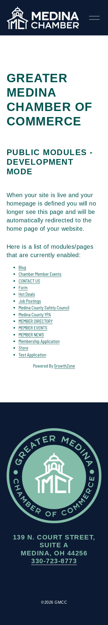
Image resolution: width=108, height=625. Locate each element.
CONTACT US (29, 281)
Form (23, 287)
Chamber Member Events (40, 274)
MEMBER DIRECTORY (36, 321)
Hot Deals (27, 294)
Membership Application (39, 341)
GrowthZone (64, 365)
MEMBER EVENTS (33, 327)
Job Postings (30, 301)
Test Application (32, 354)
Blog (22, 267)
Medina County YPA (35, 314)
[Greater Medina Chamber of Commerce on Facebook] (36, 582)
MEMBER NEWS (31, 334)
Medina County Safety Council (44, 307)
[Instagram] (54, 582)
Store (23, 347)
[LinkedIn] (72, 582)
